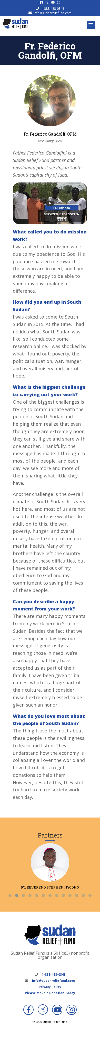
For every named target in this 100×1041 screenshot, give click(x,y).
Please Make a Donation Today (50, 993)
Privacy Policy (50, 987)
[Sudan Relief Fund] (15, 27)
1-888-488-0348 (52, 8)
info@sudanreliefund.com (53, 13)
